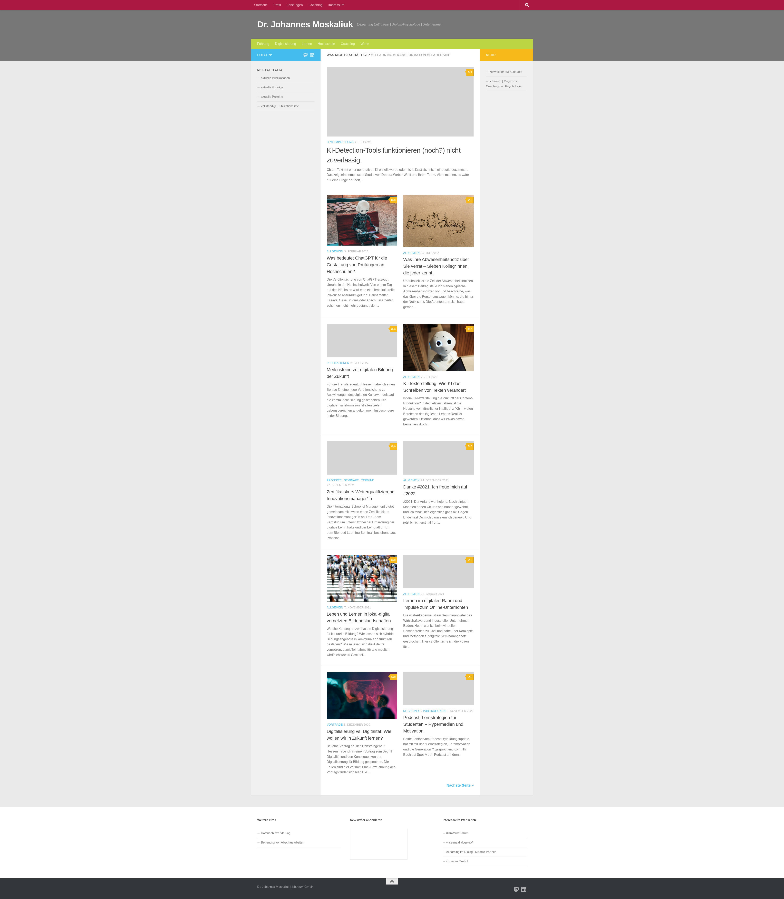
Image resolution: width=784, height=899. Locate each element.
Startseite (261, 5)
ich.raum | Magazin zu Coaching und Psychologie (503, 83)
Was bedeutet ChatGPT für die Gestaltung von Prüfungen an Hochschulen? (357, 264)
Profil (277, 5)
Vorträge (335, 724)
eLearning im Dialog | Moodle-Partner (471, 851)
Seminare (351, 480)
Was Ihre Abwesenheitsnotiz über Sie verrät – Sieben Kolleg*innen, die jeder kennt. (436, 266)
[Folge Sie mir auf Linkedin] (312, 54)
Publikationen (338, 363)
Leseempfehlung (340, 142)
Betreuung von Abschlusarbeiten (282, 842)
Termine (367, 480)
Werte (365, 44)
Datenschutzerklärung (275, 833)
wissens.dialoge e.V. (459, 842)
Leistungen (295, 5)
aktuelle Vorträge (272, 87)
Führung (263, 44)
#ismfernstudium (457, 833)
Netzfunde (412, 711)
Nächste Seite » (460, 785)
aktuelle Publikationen (275, 78)
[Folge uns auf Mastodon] (305, 54)
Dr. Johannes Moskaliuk (305, 24)
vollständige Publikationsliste (280, 106)
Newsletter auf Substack (506, 71)
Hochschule (326, 44)
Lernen (307, 44)
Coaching (315, 5)
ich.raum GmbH (457, 861)
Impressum (336, 5)
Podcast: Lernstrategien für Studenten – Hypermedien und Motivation (433, 724)
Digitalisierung (285, 44)
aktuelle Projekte (272, 96)
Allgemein (335, 251)
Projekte (334, 480)
